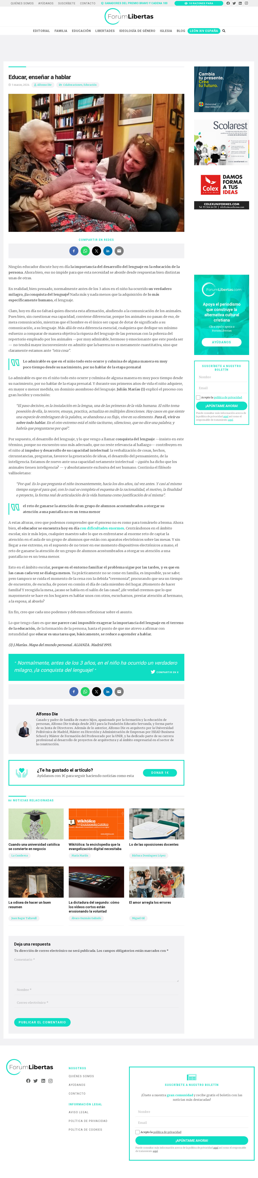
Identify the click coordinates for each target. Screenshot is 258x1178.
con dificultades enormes (102, 528)
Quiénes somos (81, 1076)
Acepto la (221, 397)
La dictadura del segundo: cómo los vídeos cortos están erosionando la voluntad (94, 906)
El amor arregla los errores (150, 902)
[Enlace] (128, 16)
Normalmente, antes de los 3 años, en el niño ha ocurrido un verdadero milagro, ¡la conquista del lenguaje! (95, 666)
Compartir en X (167, 672)
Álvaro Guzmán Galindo (86, 918)
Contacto (77, 1093)
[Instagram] (246, 3)
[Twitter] (234, 3)
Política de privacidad (88, 1120)
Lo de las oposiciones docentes (153, 844)
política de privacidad (228, 397)
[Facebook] (228, 3)
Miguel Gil (138, 918)
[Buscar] (223, 30)
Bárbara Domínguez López (148, 855)
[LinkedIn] (240, 3)
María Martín (80, 855)
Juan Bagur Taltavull (24, 918)
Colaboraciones (72, 84)
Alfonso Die (44, 84)
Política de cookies (85, 1129)
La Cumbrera (19, 855)
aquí (225, 416)
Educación (90, 84)
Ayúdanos (77, 1084)
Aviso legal (79, 1112)
